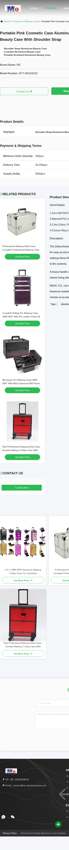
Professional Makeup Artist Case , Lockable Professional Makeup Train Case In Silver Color (20, 250)
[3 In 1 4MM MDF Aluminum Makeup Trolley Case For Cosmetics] (23, 542)
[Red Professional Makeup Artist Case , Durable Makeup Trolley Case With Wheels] (23, 615)
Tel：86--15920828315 (17, 779)
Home (34, 8)
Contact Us (23, 91)
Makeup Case (32, 21)
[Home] (13, 8)
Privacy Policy (10, 833)
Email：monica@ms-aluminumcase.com (26, 785)
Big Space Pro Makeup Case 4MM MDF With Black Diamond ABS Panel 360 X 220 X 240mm (21, 383)
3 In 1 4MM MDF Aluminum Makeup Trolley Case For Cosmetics (23, 571)
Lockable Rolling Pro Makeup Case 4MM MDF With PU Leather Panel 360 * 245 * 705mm (21, 316)
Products (50, 8)
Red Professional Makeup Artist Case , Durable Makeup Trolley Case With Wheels (21, 450)
